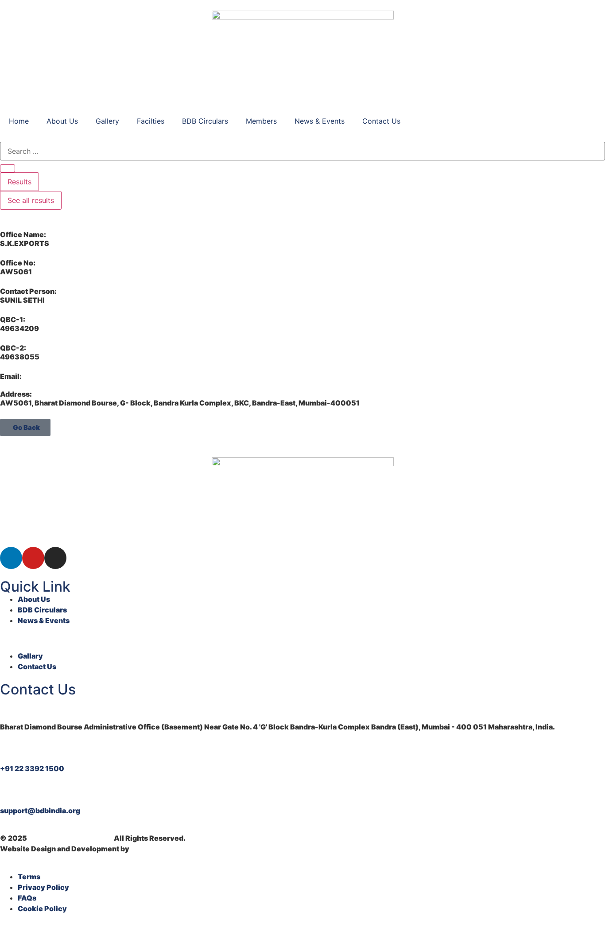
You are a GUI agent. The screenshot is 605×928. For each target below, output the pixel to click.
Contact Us (381, 121)
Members (261, 121)
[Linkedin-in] (11, 558)
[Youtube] (33, 558)
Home (19, 121)
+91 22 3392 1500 (32, 768)
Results (19, 181)
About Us (62, 121)
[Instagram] (55, 558)
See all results (31, 200)
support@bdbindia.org (40, 810)
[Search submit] (7, 168)
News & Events (320, 121)
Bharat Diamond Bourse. (70, 838)
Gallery (107, 121)
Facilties (150, 121)
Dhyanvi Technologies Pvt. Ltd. (185, 848)
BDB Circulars (205, 121)
